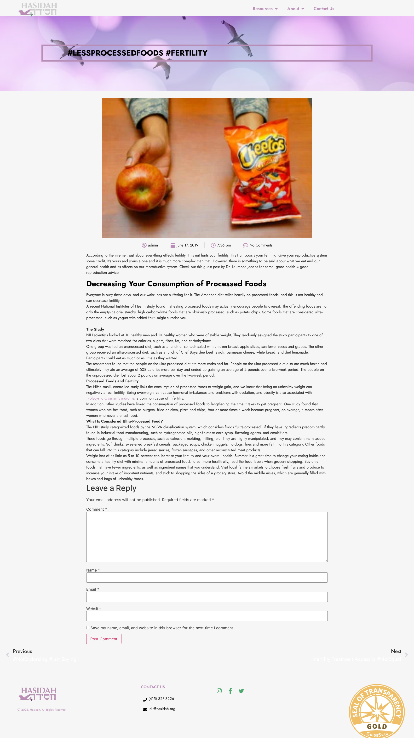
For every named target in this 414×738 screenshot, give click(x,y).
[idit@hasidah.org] (145, 710)
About (293, 9)
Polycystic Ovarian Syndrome (110, 398)
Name (93, 570)
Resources (263, 9)
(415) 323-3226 (161, 698)
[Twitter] (241, 691)
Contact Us (324, 9)
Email (92, 589)
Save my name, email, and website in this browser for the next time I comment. (162, 628)
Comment (96, 509)
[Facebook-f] (230, 691)
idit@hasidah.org (162, 708)
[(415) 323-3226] (145, 700)
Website (93, 609)
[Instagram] (219, 691)
